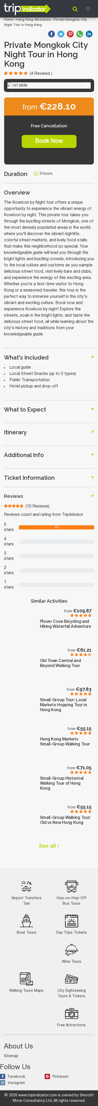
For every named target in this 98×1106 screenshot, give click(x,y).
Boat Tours (26, 932)
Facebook (16, 1077)
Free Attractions (71, 1025)
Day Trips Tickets (71, 932)
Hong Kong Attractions (34, 19)
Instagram (16, 1083)
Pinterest (60, 1077)
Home (8, 19)
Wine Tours (71, 962)
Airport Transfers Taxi (26, 901)
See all (48, 846)
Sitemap (11, 1056)
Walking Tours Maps (26, 991)
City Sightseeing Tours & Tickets (71, 993)
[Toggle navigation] (88, 8)
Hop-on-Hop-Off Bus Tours (72, 901)
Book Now (49, 141)
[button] (11, 85)
